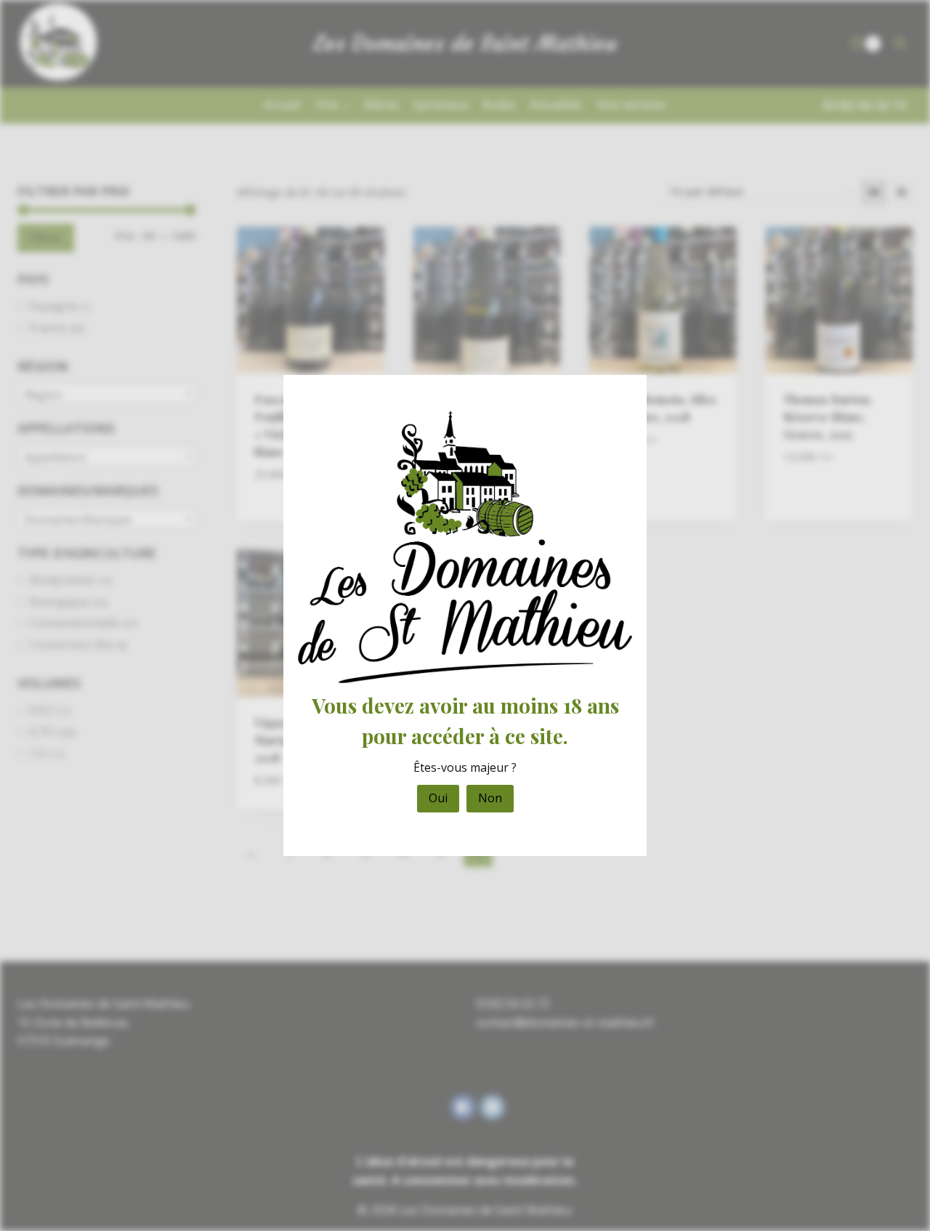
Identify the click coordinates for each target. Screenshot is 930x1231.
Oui (438, 798)
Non (490, 798)
